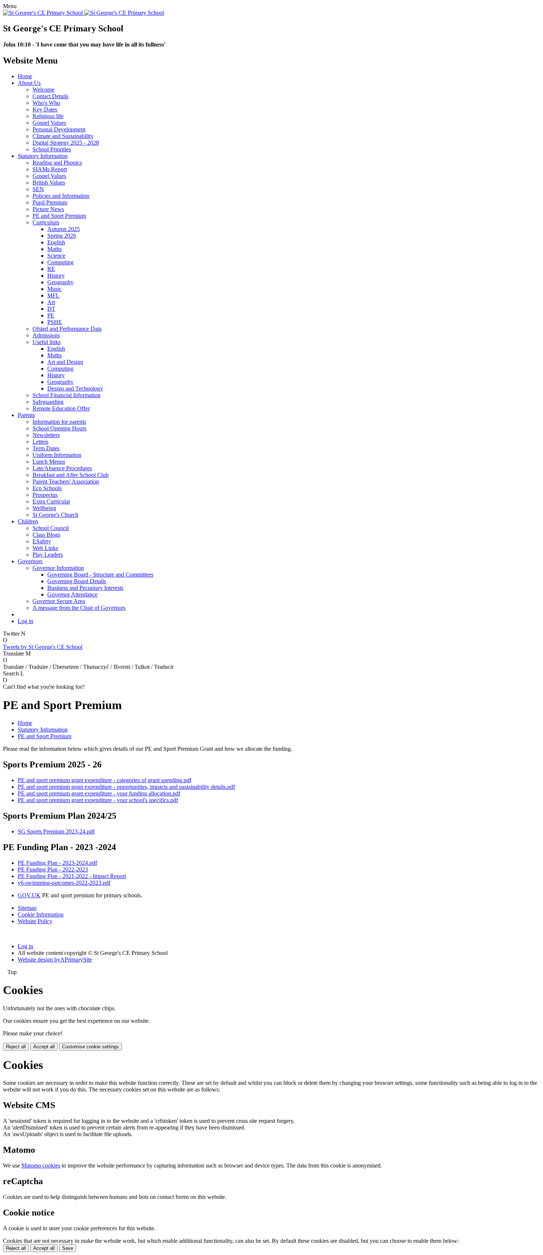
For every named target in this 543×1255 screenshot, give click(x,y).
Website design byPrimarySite (55, 959)
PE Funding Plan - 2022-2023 (53, 869)
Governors (30, 561)
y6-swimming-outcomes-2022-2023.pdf (64, 883)
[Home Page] (83, 13)
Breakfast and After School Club (71, 475)
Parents (26, 415)
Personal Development (59, 129)
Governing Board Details (76, 581)
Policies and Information (61, 196)
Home (25, 76)
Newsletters (46, 435)
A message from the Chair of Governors (79, 608)
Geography (60, 282)
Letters (40, 442)
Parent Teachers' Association (66, 481)
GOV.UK (29, 895)
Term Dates (46, 448)
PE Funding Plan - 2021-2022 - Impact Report (72, 876)
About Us (29, 83)
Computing (60, 262)
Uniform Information (57, 455)
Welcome (43, 89)
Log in (25, 621)
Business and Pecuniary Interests (85, 588)
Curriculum (46, 222)
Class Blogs (46, 535)
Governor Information (58, 568)
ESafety (42, 541)
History (56, 275)
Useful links (47, 342)
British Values (49, 182)
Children (28, 521)
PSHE (54, 322)
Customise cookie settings (90, 1046)
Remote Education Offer (61, 408)
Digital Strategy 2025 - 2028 (66, 143)
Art (51, 302)
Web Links (45, 548)
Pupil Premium (50, 202)
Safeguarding (48, 402)
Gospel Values (49, 123)
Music (54, 289)
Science (56, 255)
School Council (51, 528)
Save (67, 1248)
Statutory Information (43, 156)
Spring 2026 (61, 236)
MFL (53, 295)
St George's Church (55, 515)
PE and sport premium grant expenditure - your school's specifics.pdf (98, 800)
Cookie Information (41, 914)
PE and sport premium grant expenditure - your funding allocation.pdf (99, 793)
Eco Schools (47, 488)
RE (51, 269)
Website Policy (35, 921)
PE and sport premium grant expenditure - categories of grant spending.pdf (104, 780)
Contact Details (50, 96)
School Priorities (52, 149)
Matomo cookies (40, 1165)
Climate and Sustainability (63, 136)
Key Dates (45, 109)
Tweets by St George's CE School (42, 647)
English (56, 242)
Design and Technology (75, 388)
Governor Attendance (72, 594)
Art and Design (65, 362)
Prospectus (45, 495)
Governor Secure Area (59, 601)
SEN (38, 189)
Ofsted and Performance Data (67, 329)
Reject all (16, 1046)
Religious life (48, 116)
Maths (54, 249)
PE (50, 315)
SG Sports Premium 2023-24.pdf (56, 831)
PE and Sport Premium (59, 216)
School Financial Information (66, 395)
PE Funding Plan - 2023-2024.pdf (57, 863)
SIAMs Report (50, 169)
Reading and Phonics (57, 162)
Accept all (44, 1046)
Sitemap (27, 908)
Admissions (46, 335)
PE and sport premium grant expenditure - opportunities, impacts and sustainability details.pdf (126, 787)
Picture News (48, 209)
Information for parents (59, 422)
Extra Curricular (51, 501)
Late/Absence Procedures (62, 468)
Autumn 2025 (63, 229)
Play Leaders (48, 554)
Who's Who (46, 103)
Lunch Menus (49, 461)
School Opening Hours (59, 428)
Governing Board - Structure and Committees (100, 574)
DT (51, 309)
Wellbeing (44, 508)
